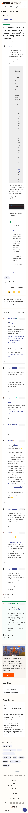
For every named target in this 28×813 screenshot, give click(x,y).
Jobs (14, 791)
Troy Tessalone (12, 318)
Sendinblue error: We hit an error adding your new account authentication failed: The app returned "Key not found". (13, 731)
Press (14, 788)
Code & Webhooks (9, 712)
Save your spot (8, 675)
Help (14, 783)
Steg (10, 46)
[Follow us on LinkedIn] (14, 803)
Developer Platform (14, 786)
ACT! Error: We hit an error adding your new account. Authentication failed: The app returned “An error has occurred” (13, 723)
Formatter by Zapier (8, 753)
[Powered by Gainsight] (14, 772)
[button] (24, 2)
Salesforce (6, 765)
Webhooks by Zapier (9, 750)
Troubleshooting (7, 19)
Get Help (3, 11)
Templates (14, 796)
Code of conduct (8, 687)
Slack (14, 757)
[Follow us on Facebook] (11, 803)
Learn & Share (13, 11)
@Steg (15, 231)
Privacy (22, 810)
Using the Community (10, 689)
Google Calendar (15, 761)
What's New (4, 15)
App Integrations (14, 798)
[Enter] (2, 6)
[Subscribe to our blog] (17, 803)
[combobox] (14, 6)
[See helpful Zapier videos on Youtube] (23, 803)
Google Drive (7, 757)
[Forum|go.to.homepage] (11, 3)
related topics (18, 487)
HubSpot (21, 757)
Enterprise (14, 793)
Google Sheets (7, 746)
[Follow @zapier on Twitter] (20, 803)
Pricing (14, 780)
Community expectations (11, 692)
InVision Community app (14, 542)
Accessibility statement (19, 775)
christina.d (10, 440)
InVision (7, 277)
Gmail (19, 750)
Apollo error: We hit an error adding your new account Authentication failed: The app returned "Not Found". (13, 716)
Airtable (5, 761)
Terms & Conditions (8, 775)
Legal (16, 810)
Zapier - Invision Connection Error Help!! (12, 704)
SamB (9, 532)
